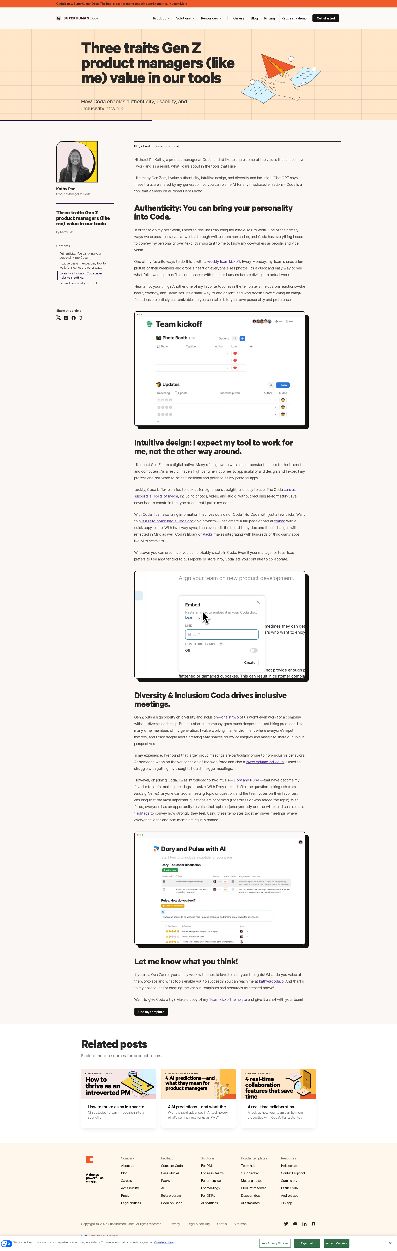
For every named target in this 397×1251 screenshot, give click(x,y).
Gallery (238, 18)
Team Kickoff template (228, 999)
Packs (208, 534)
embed (279, 521)
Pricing (269, 18)
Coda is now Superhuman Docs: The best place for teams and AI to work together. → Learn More (122, 3)
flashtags (141, 813)
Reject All (307, 1243)
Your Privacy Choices (103, 1236)
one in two (230, 717)
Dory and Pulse (246, 780)
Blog (254, 18)
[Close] (390, 1243)
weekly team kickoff (223, 261)
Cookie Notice (163, 1242)
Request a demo (294, 18)
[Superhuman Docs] (77, 18)
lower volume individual (265, 762)
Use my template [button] (151, 1012)
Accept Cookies (336, 1243)
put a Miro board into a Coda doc (166, 521)
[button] (81, 318)
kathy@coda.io (271, 981)
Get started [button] (326, 18)
